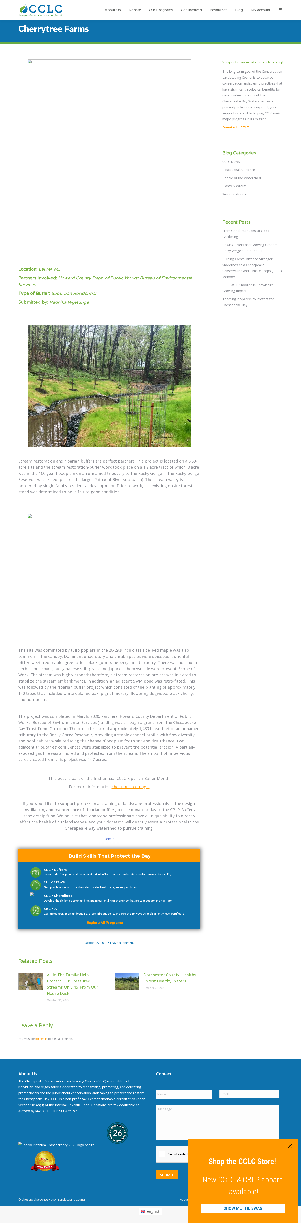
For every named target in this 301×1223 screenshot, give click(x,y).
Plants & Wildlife (234, 186)
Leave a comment (122, 943)
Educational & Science (238, 169)
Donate (109, 839)
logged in (41, 1039)
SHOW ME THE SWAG (242, 1208)
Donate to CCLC (235, 127)
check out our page (131, 786)
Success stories (234, 194)
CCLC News (231, 161)
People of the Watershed (241, 178)
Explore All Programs (105, 923)
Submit (167, 1175)
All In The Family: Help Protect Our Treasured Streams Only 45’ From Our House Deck (72, 984)
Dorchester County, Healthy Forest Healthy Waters (169, 978)
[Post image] (30, 981)
